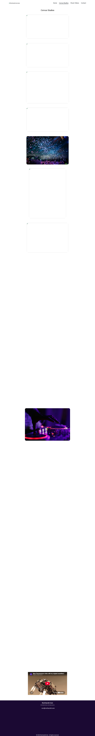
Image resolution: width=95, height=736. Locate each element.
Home (55, 3)
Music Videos (75, 3)
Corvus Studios (63, 3)
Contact (83, 3)
